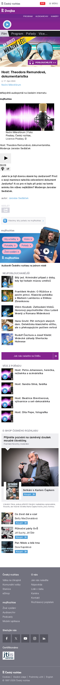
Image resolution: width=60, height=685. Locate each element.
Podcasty (8, 616)
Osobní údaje (19, 677)
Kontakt (35, 597)
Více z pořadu (12, 365)
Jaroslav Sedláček (18, 198)
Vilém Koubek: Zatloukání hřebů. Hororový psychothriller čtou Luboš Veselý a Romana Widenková (36, 310)
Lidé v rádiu (37, 589)
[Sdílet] (7, 169)
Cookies (6, 677)
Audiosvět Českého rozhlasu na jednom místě (23, 265)
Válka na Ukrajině (12, 580)
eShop (6, 593)
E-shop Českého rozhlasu (20, 430)
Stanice (7, 589)
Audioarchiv (42, 16)
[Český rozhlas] (10, 3)
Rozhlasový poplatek (42, 602)
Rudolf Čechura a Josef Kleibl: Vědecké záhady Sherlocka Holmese (33, 338)
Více (43, 33)
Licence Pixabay (14, 138)
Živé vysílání (10, 251)
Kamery (55, 16)
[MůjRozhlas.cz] (6, 99)
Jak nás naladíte (39, 580)
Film (4, 33)
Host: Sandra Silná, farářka (31, 384)
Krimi (27, 239)
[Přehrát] (5, 158)
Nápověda (36, 584)
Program (27, 16)
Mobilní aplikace (11, 621)
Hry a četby (10, 239)
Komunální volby (12, 584)
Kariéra (35, 593)
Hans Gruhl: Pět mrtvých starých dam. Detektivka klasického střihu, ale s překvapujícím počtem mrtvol (36, 324)
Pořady (31, 33)
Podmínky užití (36, 677)
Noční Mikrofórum (11, 84)
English (49, 677)
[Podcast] (2, 169)
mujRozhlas (7, 230)
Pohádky (8, 245)
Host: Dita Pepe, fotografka (31, 412)
